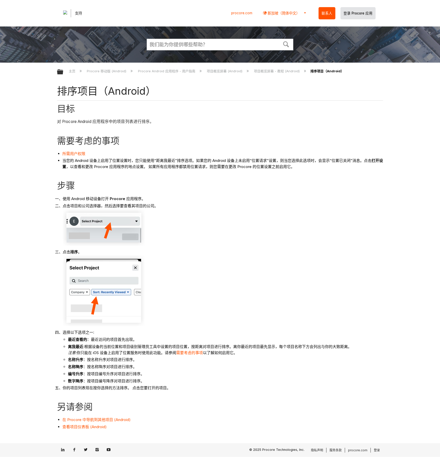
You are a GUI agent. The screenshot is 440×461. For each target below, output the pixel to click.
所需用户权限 (73, 153)
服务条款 (335, 450)
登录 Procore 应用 (358, 13)
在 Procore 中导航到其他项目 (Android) (96, 419)
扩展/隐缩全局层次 (63, 72)
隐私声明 (317, 450)
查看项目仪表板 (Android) (84, 426)
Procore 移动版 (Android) (107, 71)
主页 (72, 71)
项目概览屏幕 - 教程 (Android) (277, 71)
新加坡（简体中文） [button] (283, 13)
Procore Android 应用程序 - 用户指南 (167, 71)
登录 (377, 450)
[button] (286, 44)
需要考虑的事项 (189, 352)
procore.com (241, 13)
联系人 (327, 13)
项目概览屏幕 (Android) (225, 71)
